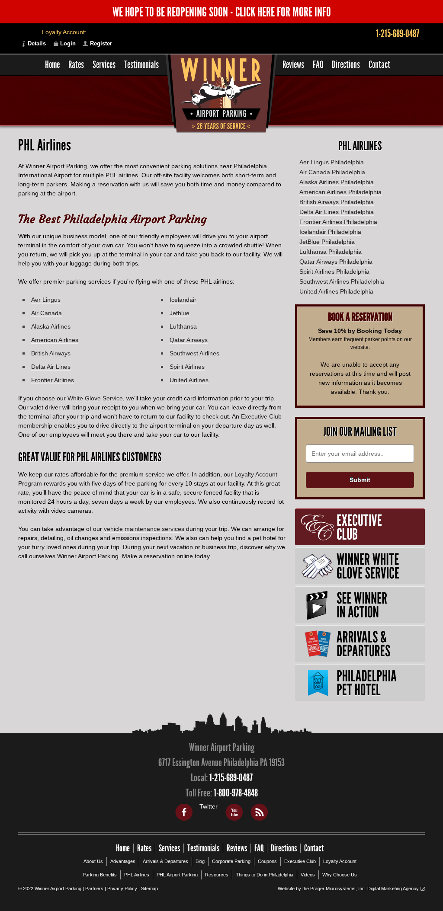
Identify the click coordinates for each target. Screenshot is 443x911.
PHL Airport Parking (177, 874)
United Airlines (189, 380)
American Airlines (54, 339)
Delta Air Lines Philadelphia (336, 211)
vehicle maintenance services (144, 528)
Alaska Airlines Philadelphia (336, 182)
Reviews (293, 64)
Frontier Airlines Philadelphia (338, 221)
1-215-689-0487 (397, 34)
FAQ (318, 64)
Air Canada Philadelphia (332, 172)
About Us (93, 861)
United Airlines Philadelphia (336, 291)
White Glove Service (95, 398)
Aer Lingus (46, 299)
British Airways (51, 353)
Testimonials (141, 64)
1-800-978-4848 (236, 793)
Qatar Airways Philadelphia (335, 261)
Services (104, 64)
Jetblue (179, 313)
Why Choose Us (339, 874)
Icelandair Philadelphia (330, 231)
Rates (76, 64)
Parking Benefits (100, 874)
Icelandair (183, 299)
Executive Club (300, 861)
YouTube (234, 812)
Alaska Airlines (51, 326)
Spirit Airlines (187, 366)
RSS (259, 812)
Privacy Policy (122, 888)
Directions (346, 64)
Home (52, 64)
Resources (216, 874)
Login (68, 43)
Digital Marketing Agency (393, 888)
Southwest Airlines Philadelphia (341, 281)
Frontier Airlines (52, 380)
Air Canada (46, 313)
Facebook (183, 812)
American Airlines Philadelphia (340, 192)
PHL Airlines (136, 874)
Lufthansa (183, 326)
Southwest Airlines (194, 353)
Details (37, 43)
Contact (379, 64)
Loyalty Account (339, 861)
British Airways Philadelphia (336, 201)
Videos (308, 874)
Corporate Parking (231, 861)
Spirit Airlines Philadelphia (334, 271)
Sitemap (149, 888)
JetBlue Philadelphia (327, 241)
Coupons (267, 861)
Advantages (122, 861)
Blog (200, 861)
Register (101, 43)
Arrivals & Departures (165, 861)
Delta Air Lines (51, 366)
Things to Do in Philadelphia (264, 874)
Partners (94, 888)
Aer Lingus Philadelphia (331, 162)
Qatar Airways (189, 339)
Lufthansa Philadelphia (330, 251)
